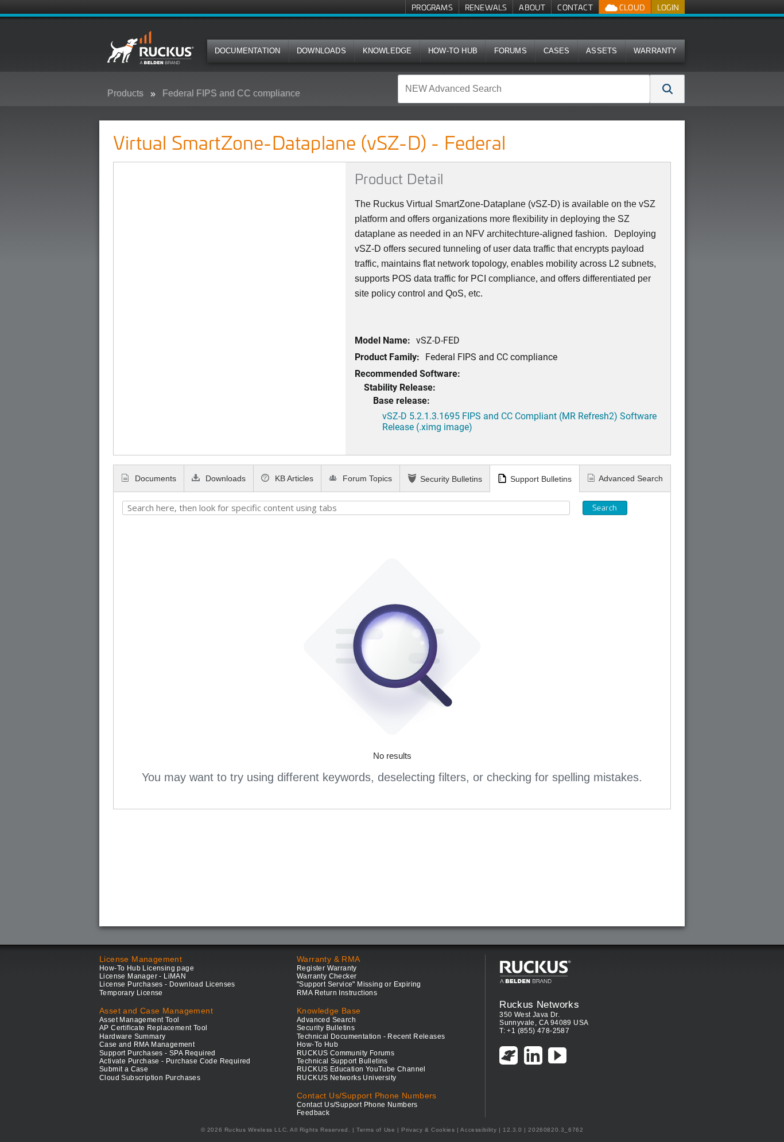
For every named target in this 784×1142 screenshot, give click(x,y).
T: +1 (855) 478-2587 (534, 1031)
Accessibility (478, 1130)
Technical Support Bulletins (342, 1061)
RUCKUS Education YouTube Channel (361, 1069)
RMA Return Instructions (337, 993)
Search (604, 507)
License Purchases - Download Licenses (167, 984)
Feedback (313, 1113)
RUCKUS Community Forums (345, 1053)
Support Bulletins (541, 479)
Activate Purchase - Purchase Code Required (175, 1061)
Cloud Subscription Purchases (149, 1078)
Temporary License (131, 993)
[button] (667, 89)
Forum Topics (366, 478)
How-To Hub (453, 50)
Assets (601, 50)
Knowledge (387, 50)
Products (125, 93)
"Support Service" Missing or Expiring (359, 984)
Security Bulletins (451, 479)
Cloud (631, 7)
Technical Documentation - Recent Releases (371, 1036)
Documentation (248, 50)
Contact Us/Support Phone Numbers (357, 1105)
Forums (510, 50)
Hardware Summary (132, 1036)
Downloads (321, 50)
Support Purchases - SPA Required (157, 1053)
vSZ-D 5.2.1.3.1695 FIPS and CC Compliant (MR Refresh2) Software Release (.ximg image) (519, 421)
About (532, 7)
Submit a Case (123, 1069)
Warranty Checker (326, 976)
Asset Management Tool (139, 1020)
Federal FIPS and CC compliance (231, 93)
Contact (574, 7)
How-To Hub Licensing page (146, 968)
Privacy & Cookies (428, 1130)
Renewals (486, 7)
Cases (557, 50)
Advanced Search (631, 478)
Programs (432, 7)
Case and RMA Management (147, 1044)
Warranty (655, 50)
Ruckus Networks (539, 1004)
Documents (154, 478)
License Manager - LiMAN (142, 976)
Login (668, 7)
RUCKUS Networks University (346, 1078)
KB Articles (293, 478)
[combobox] (524, 89)
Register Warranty (327, 968)
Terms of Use (375, 1130)
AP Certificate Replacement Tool (153, 1028)
